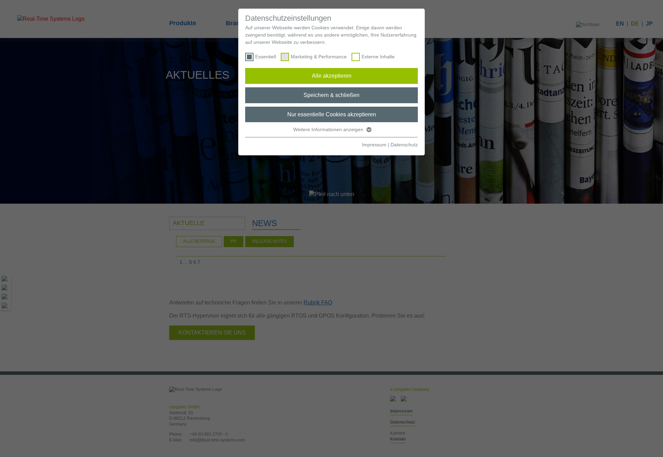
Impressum (374, 144)
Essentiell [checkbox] (265, 56)
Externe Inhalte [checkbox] (378, 56)
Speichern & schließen (331, 95)
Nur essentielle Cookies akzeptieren (331, 114)
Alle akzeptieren (332, 76)
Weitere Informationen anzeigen (329, 129)
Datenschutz (404, 144)
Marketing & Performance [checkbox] (319, 56)
